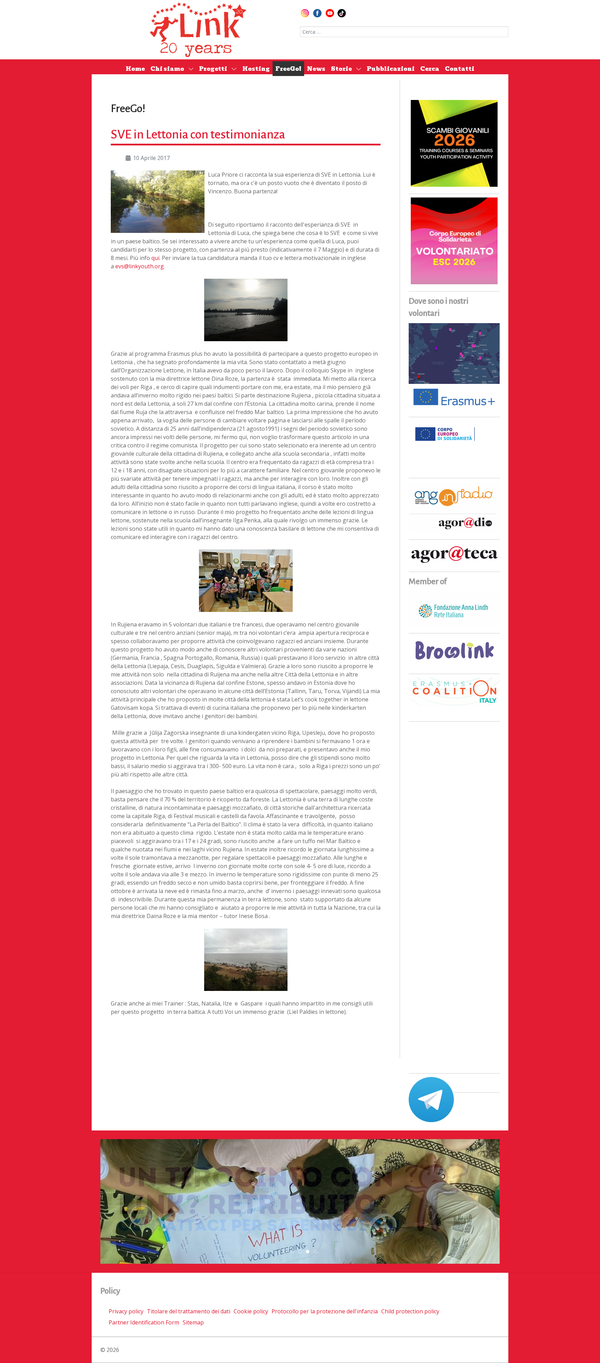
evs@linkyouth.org (139, 266)
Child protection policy (410, 1311)
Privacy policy (126, 1311)
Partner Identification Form (144, 1322)
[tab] (284, 1251)
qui (155, 258)
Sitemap (193, 1322)
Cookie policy (251, 1311)
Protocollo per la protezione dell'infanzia (325, 1311)
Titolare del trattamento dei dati (188, 1311)
